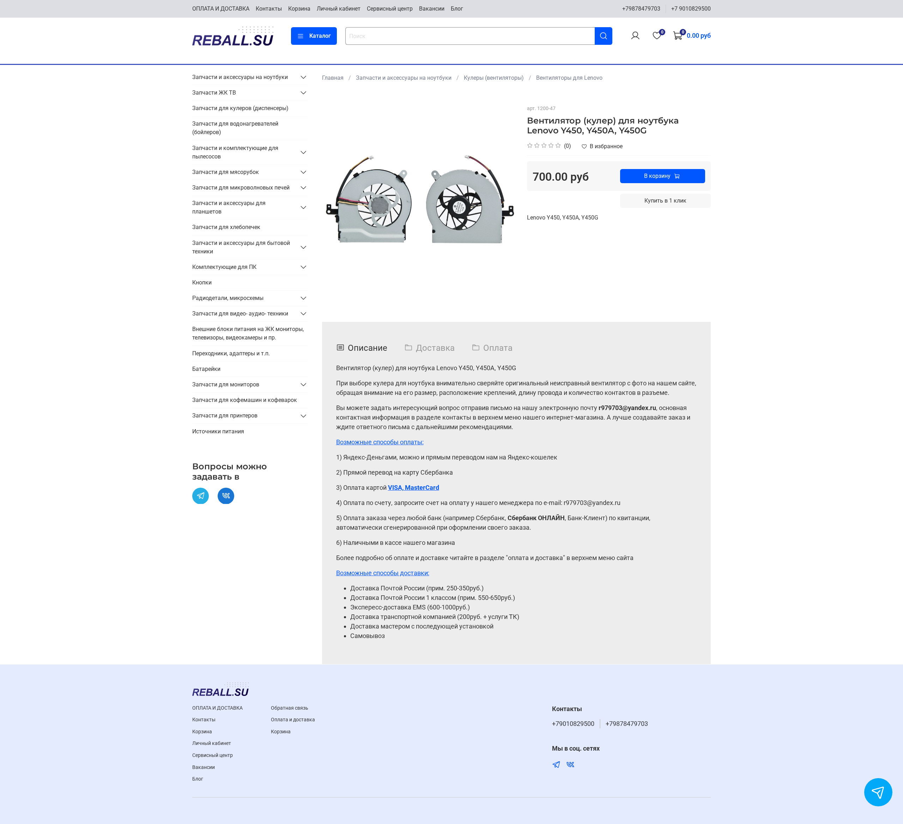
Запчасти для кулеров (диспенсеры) (240, 107)
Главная (333, 77)
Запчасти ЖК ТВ (214, 92)
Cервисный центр (390, 8)
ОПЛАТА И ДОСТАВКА (220, 8)
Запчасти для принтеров (224, 415)
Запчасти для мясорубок (225, 171)
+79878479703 (641, 8)
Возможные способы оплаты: (380, 442)
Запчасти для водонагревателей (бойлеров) (235, 128)
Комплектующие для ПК (224, 266)
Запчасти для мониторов (225, 384)
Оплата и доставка (293, 720)
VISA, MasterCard (413, 487)
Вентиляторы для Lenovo (569, 77)
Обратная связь (289, 708)
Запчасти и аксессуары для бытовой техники (241, 246)
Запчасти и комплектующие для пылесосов (235, 152)
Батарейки (206, 368)
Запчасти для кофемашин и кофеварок (244, 399)
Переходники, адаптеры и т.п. (231, 353)
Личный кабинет (338, 8)
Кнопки (202, 282)
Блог (457, 8)
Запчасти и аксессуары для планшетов (229, 207)
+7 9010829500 (691, 8)
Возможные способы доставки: (382, 573)
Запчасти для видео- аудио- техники (240, 313)
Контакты (269, 8)
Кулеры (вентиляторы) (494, 77)
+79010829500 (573, 723)
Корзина (299, 8)
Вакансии (431, 8)
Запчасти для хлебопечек (226, 226)
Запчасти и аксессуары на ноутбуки (404, 77)
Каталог (320, 35)
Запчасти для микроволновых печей (241, 187)
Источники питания (218, 431)
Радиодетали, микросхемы (227, 297)
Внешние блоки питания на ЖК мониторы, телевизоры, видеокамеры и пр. (248, 333)
